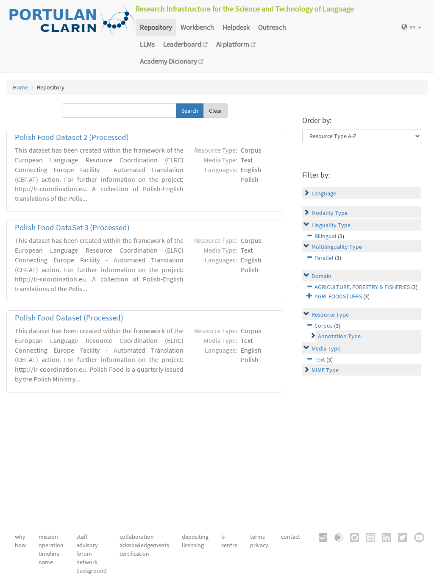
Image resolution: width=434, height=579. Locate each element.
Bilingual (325, 236)
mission (48, 536)
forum (84, 553)
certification (134, 553)
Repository (156, 27)
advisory (87, 545)
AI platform (233, 44)
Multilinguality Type (337, 247)
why (20, 536)
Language (324, 193)
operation (51, 545)
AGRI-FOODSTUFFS (338, 296)
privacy (259, 545)
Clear (215, 110)
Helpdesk (236, 27)
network (86, 562)
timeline (49, 553)
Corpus (323, 325)
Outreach (272, 27)
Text (319, 359)
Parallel (324, 258)
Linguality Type (331, 225)
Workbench (197, 27)
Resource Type (330, 314)
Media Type (326, 348)
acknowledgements (144, 545)
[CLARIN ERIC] (320, 536)
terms (257, 536)
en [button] (413, 27)
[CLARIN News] (367, 536)
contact (290, 536)
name (46, 562)
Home (20, 87)
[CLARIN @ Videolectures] (335, 536)
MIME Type (325, 370)
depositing (195, 536)
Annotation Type (339, 336)
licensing (193, 545)
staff (81, 536)
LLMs (147, 44)
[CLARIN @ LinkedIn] (383, 536)
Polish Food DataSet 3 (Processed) (72, 227)
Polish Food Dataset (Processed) (69, 318)
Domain (321, 276)
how (20, 545)
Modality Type (330, 213)
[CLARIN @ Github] (351, 536)
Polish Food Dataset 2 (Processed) (72, 137)
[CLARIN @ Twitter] (399, 536)
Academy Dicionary (169, 61)
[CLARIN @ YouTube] (416, 536)
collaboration (137, 536)
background (91, 570)
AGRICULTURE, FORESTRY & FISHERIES (362, 287)
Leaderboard (183, 44)
